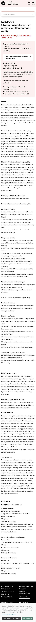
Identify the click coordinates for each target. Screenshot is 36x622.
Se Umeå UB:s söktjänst (8, 521)
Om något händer (7, 597)
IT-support (22, 588)
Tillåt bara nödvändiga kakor (12, 618)
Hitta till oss (5, 594)
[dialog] (18, 612)
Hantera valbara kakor (9, 614)
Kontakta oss (5, 588)
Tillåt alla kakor (27, 618)
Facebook (25, 602)
